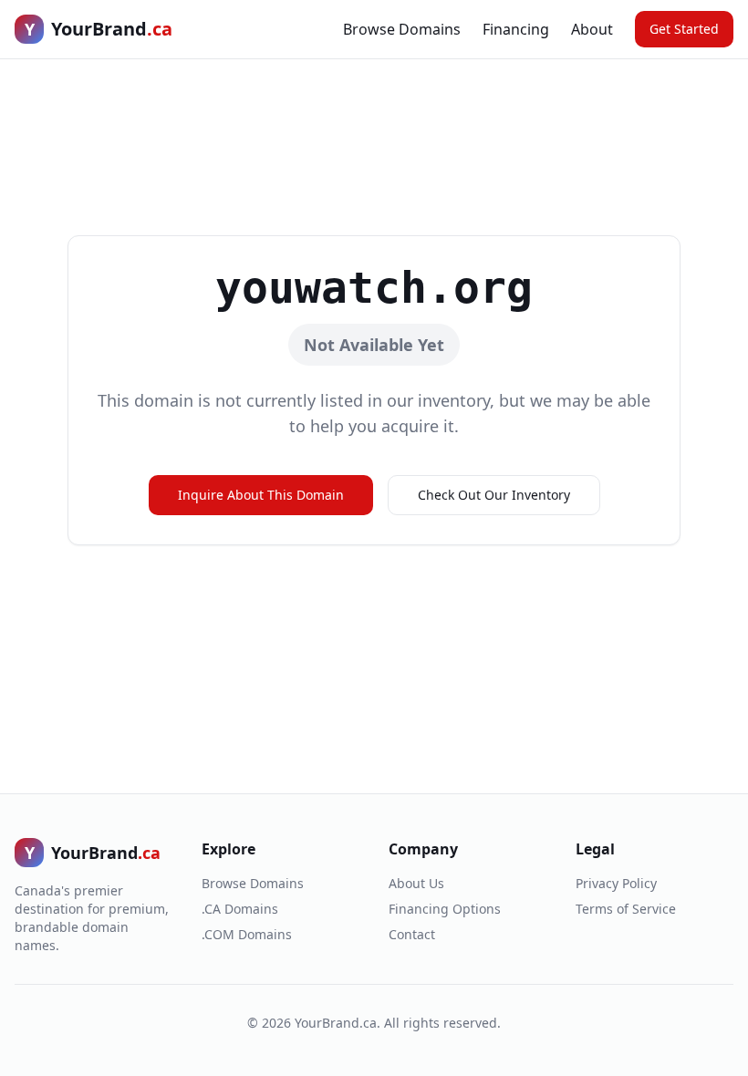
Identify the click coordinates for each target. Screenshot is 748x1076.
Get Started (684, 28)
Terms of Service (626, 908)
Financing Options (445, 908)
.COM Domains (247, 934)
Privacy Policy (616, 883)
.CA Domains (240, 908)
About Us (416, 883)
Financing (516, 29)
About (592, 29)
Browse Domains (402, 29)
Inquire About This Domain (261, 494)
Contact (412, 934)
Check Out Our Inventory (494, 494)
